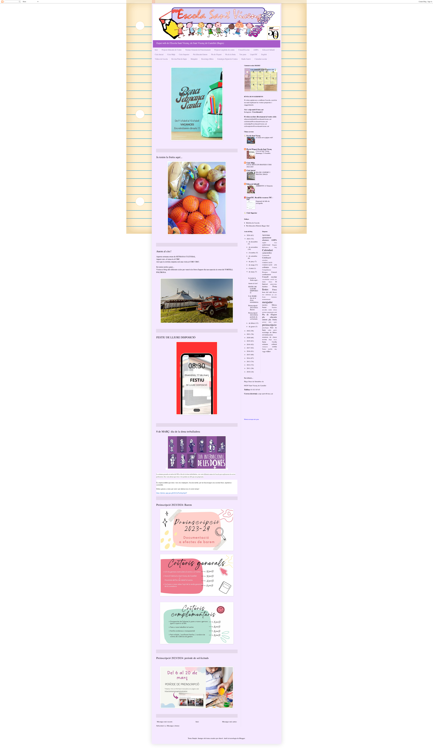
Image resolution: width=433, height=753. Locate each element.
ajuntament (266, 237)
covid (272, 279)
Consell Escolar (244, 50)
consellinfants (265, 279)
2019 (249, 341)
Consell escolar (269, 276)
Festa (275, 286)
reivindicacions (267, 335)
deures (270, 282)
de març (252, 272)
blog (275, 247)
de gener (252, 326)
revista (264, 339)
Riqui (270, 339)
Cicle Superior (184, 54)
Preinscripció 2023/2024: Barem (174, 505)
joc (273, 294)
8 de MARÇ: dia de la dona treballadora (178, 431)
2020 (249, 337)
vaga (264, 351)
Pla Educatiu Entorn (200, 54)
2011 (249, 368)
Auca (275, 242)
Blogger (242, 738)
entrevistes (273, 284)
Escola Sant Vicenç (253, 135)
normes (264, 312)
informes (268, 295)
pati (275, 312)
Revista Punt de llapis (179, 59)
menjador (267, 302)
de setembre (253, 256)
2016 (249, 351)
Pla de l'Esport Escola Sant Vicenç (259, 149)
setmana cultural (269, 344)
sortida (274, 346)
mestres (264, 305)
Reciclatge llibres (207, 59)
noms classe (272, 310)
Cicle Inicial (159, 54)
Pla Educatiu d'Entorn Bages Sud (257, 226)
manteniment (266, 299)
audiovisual (266, 245)
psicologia (265, 328)
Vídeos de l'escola (161, 59)
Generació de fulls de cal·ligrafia (262, 202)
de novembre (253, 247)
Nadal (264, 307)
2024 (249, 235)
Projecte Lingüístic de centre (224, 50)
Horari (275, 292)
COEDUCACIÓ (267, 263)
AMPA (256, 50)
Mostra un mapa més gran (251, 419)
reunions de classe (269, 337)
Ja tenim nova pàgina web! (264, 137)
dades (264, 282)
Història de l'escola (252, 223)
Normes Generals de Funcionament (198, 50)
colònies (265, 267)
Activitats (266, 235)
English (264, 54)
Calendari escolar (261, 59)
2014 (249, 358)
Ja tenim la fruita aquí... (169, 157)
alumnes (265, 240)
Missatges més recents (164, 721)
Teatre (264, 349)
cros (276, 279)
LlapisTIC (253, 54)
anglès (264, 243)
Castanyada (265, 255)
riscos (275, 339)
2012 (249, 365)
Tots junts (242, 54)
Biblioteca (265, 247)
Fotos (274, 289)
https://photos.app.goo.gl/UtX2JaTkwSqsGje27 (171, 493)
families (265, 286)
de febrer (252, 323)
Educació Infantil (268, 50)
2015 (249, 354)
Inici (156, 50)
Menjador (194, 59)
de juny (252, 261)
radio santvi (272, 330)
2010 (249, 372)
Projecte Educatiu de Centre (172, 50)
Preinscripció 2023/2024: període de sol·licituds (182, 658)
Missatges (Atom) (173, 726)
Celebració (266, 257)
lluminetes (274, 297)
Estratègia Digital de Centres (227, 59)
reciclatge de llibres (269, 332)
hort (263, 294)
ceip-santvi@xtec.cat (265, 393)
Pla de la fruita (230, 54)
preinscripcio (269, 325)
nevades (264, 310)
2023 (249, 239)
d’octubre (252, 252)
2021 (249, 334)
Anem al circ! (163, 251)
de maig (252, 265)
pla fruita (273, 319)
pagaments (270, 312)
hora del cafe (267, 292)
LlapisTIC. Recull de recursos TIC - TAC (259, 198)
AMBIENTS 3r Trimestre (264, 186)
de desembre (253, 241)
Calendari (267, 250)
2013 (249, 361)
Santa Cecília (269, 342)
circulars (265, 260)
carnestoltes (267, 252)
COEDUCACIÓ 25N (269, 265)
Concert (274, 272)
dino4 (221, 738)
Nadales (274, 307)
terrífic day (272, 349)
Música (274, 305)
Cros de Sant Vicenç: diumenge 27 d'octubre (263, 152)
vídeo (268, 351)
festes (265, 289)
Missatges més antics (229, 721)
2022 (249, 331)
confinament (266, 274)
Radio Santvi (246, 59)
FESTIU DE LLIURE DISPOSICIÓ (175, 337)
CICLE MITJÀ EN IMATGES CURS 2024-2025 (259, 165)
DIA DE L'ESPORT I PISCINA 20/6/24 (263, 173)
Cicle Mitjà (171, 54)
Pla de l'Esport (216, 54)
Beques (274, 245)
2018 (249, 344)
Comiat (274, 267)
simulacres (265, 347)
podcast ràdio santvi (269, 322)
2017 (249, 348)
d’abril (251, 268)
